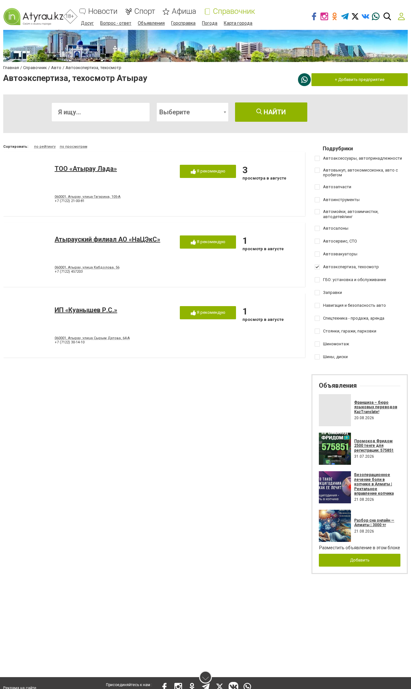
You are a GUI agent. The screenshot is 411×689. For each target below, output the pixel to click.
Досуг (87, 23)
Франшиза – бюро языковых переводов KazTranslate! (375, 407)
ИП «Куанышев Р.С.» (86, 310)
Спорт (144, 11)
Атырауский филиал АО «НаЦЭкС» (107, 239)
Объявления (151, 23)
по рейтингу (45, 147)
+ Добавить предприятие (359, 79)
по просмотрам (73, 147)
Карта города (238, 23)
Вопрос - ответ (115, 23)
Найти (274, 112)
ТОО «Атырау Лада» (86, 168)
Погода (209, 23)
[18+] (33, 16)
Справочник (234, 11)
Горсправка (183, 23)
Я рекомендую (210, 171)
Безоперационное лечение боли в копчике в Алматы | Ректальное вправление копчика (374, 484)
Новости (103, 11)
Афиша (184, 11)
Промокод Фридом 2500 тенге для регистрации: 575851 (374, 446)
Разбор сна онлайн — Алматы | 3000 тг (374, 522)
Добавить (360, 560)
